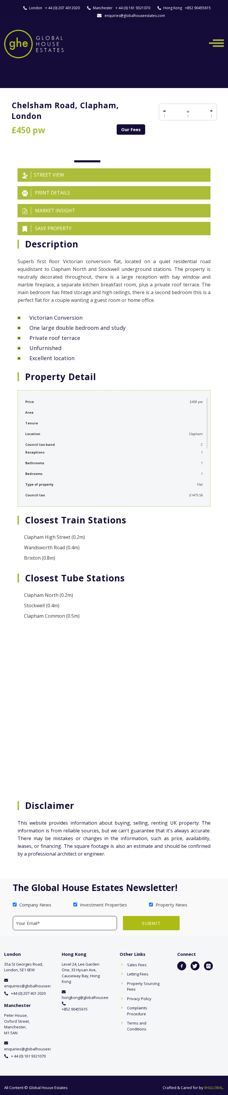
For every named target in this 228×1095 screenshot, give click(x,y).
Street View (49, 175)
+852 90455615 (198, 7)
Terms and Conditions (136, 1026)
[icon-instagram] (208, 965)
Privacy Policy (139, 998)
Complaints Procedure (137, 1010)
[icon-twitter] (195, 965)
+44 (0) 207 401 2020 (28, 993)
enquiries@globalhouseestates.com (134, 15)
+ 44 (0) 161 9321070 (132, 7)
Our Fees (131, 129)
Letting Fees (137, 974)
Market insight (54, 210)
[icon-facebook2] (181, 965)
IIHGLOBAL (213, 1087)
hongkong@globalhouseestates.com (95, 997)
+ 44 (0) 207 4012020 (62, 7)
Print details (52, 192)
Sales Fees (137, 964)
